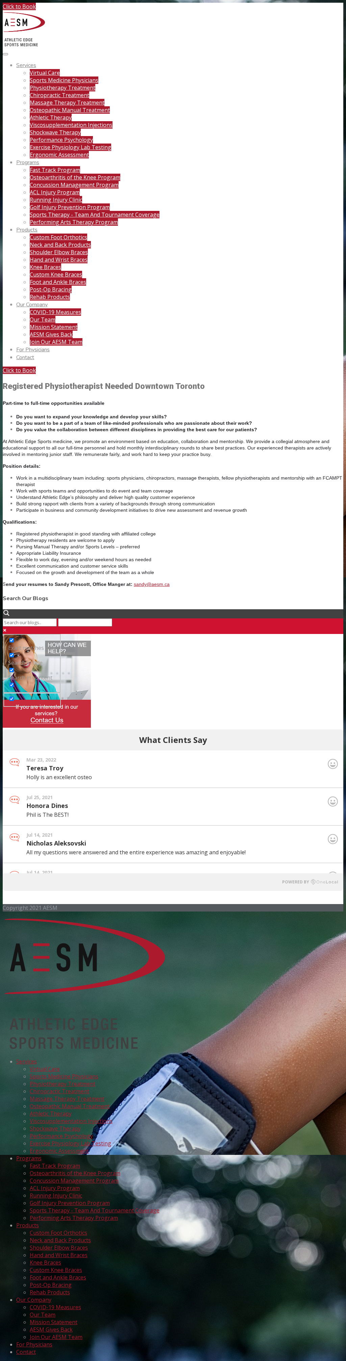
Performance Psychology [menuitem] (61, 1136)
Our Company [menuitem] (33, 1299)
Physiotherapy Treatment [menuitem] (62, 1084)
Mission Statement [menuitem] (53, 1322)
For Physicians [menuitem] (34, 1344)
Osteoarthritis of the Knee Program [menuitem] (75, 1173)
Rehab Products (50, 297)
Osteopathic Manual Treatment (70, 110)
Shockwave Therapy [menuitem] (55, 1128)
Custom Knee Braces (56, 274)
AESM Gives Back (51, 334)
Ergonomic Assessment (59, 154)
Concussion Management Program (74, 185)
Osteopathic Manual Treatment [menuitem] (70, 1106)
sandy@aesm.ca (152, 584)
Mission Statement (53, 327)
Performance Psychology (61, 140)
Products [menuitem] (27, 1225)
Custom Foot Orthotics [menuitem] (58, 1232)
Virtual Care (45, 72)
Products (27, 230)
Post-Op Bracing (51, 289)
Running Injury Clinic (56, 199)
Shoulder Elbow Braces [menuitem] (59, 1247)
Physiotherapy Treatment (62, 87)
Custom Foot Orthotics (58, 237)
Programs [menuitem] (29, 1158)
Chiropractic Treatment (59, 95)
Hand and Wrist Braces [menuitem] (59, 1255)
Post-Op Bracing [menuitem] (51, 1285)
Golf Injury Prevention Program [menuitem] (70, 1203)
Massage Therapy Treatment (67, 102)
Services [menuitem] (26, 1061)
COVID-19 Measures (55, 312)
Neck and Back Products (60, 244)
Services (26, 65)
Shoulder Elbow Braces (59, 252)
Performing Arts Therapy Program (74, 222)
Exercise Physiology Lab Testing (70, 147)
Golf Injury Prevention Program (70, 207)
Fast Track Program (55, 170)
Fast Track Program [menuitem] (55, 1165)
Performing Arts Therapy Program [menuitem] (74, 1218)
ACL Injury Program (55, 192)
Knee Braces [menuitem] (45, 1262)
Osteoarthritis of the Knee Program (75, 177)
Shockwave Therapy (55, 132)
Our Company (32, 304)
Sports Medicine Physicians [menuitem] (64, 1076)
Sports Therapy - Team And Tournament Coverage (94, 214)
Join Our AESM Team (56, 342)
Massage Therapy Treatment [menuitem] (67, 1098)
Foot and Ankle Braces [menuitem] (58, 1277)
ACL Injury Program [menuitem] (55, 1188)
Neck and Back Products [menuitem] (60, 1240)
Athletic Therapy (51, 117)
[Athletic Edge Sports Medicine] (24, 44)
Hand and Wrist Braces (59, 259)
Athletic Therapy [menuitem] (51, 1113)
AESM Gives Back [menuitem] (51, 1329)
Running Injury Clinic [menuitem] (56, 1195)
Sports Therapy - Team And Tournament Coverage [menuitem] (94, 1210)
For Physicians (33, 349)
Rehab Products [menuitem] (50, 1292)
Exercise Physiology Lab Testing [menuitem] (70, 1143)
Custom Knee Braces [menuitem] (56, 1270)
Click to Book (19, 6)
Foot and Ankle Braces (58, 282)
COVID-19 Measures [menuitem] (55, 1307)
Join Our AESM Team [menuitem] (56, 1337)
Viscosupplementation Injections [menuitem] (71, 1121)
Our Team (42, 319)
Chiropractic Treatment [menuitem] (59, 1091)
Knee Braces (45, 267)
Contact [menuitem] (26, 1352)
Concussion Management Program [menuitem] (74, 1180)
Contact (25, 357)
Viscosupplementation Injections (71, 125)
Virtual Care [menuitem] (45, 1069)
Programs (27, 162)
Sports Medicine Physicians (64, 80)
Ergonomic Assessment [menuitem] (59, 1151)
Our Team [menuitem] (42, 1314)
